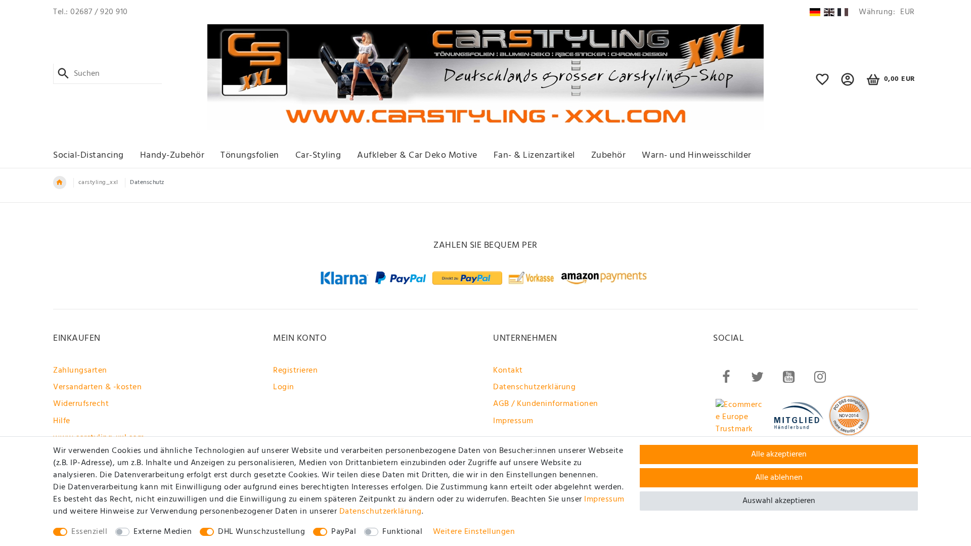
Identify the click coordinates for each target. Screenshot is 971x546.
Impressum (513, 421)
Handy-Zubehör (172, 155)
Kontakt (508, 370)
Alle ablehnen (779, 477)
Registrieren (295, 370)
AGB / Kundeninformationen (545, 404)
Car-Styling (318, 155)
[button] (848, 83)
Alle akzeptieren (779, 454)
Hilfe (61, 421)
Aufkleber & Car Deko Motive (417, 155)
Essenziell (89, 532)
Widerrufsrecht (81, 404)
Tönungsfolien (249, 155)
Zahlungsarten (80, 370)
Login (283, 387)
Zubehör (608, 155)
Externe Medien (163, 532)
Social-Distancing (88, 155)
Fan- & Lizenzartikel (534, 155)
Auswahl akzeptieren (778, 501)
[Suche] (63, 73)
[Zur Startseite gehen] (59, 182)
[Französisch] (842, 12)
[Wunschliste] (822, 83)
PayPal (343, 532)
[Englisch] (829, 12)
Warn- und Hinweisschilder (697, 155)
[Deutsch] (815, 12)
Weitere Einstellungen (474, 532)
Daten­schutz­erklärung (380, 511)
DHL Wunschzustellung (261, 532)
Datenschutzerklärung (534, 387)
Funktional (402, 532)
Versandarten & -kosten (97, 387)
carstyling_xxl (98, 182)
